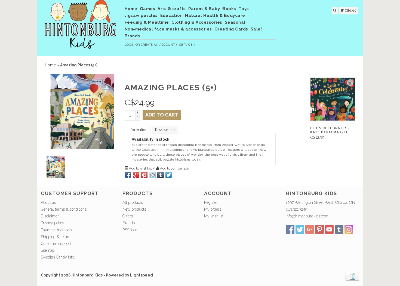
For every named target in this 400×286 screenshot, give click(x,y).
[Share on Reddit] (152, 175)
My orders (212, 209)
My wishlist (213, 216)
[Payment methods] (352, 276)
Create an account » (159, 45)
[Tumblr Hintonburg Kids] (339, 229)
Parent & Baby (204, 8)
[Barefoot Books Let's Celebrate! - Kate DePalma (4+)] (332, 99)
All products (132, 202)
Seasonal (235, 22)
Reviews (164, 130)
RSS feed (129, 230)
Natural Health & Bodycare (215, 15)
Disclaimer (50, 216)
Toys (244, 8)
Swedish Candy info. (58, 257)
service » (187, 45)
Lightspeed (141, 275)
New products (134, 209)
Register (211, 202)
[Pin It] (144, 175)
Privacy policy (52, 223)
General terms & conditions (64, 209)
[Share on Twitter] (168, 175)
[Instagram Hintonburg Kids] (348, 229)
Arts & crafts (172, 8)
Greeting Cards (231, 29)
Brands (132, 35)
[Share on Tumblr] (160, 175)
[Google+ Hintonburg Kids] (309, 229)
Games (147, 8)
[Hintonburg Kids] (80, 27)
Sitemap (47, 250)
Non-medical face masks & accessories (168, 29)
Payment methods (56, 230)
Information (137, 130)
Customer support (56, 243)
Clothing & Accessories (196, 22)
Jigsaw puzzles (141, 15)
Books (229, 8)
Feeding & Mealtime (147, 22)
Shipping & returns (56, 237)
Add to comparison (174, 168)
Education (171, 15)
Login (130, 45)
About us (48, 202)
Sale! (256, 29)
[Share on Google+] (136, 175)
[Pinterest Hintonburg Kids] (319, 229)
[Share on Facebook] (128, 175)
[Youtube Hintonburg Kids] (329, 229)
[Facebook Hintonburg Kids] (290, 229)
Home (131, 8)
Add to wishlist (140, 168)
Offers (127, 216)
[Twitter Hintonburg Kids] (300, 229)
